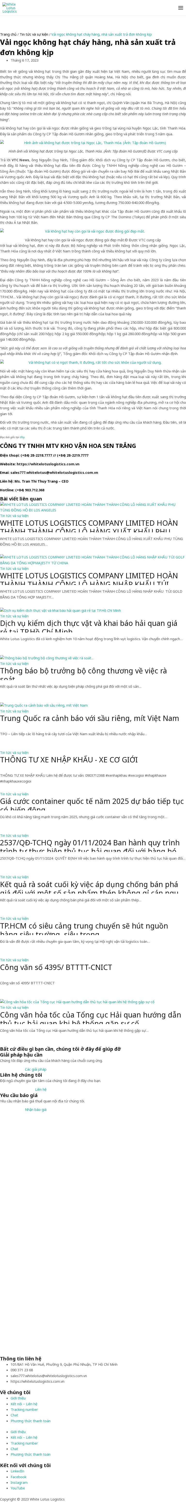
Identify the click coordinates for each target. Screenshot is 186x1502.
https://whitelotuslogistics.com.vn (48, 463)
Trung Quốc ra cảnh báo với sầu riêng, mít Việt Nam (89, 718)
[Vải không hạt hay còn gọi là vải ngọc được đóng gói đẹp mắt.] (93, 231)
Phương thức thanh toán (31, 1420)
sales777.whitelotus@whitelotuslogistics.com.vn (54, 472)
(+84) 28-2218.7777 (36, 455)
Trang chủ (8, 34)
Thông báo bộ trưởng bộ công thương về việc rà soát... (83, 673)
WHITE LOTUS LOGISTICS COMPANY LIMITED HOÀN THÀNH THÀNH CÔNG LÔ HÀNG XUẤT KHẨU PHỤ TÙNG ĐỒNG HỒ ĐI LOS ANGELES (89, 525)
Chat (14, 1415)
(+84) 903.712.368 (29, 489)
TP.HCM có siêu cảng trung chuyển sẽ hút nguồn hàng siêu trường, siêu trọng (84, 928)
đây (22, 437)
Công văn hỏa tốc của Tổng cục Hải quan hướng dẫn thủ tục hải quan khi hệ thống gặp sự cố (90, 1017)
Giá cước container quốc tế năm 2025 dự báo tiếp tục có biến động (92, 803)
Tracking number (24, 1409)
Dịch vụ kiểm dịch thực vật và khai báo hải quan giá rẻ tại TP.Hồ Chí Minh (88, 625)
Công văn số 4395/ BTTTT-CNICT (56, 967)
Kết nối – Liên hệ (24, 1403)
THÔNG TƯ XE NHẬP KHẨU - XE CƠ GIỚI (69, 760)
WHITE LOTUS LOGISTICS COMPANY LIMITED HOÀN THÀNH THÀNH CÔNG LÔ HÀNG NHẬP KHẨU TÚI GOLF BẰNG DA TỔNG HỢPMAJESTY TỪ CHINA (89, 578)
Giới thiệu (18, 1398)
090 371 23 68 (22, 1369)
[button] (35, 1069)
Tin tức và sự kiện (34, 34)
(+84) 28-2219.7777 (72, 455)
